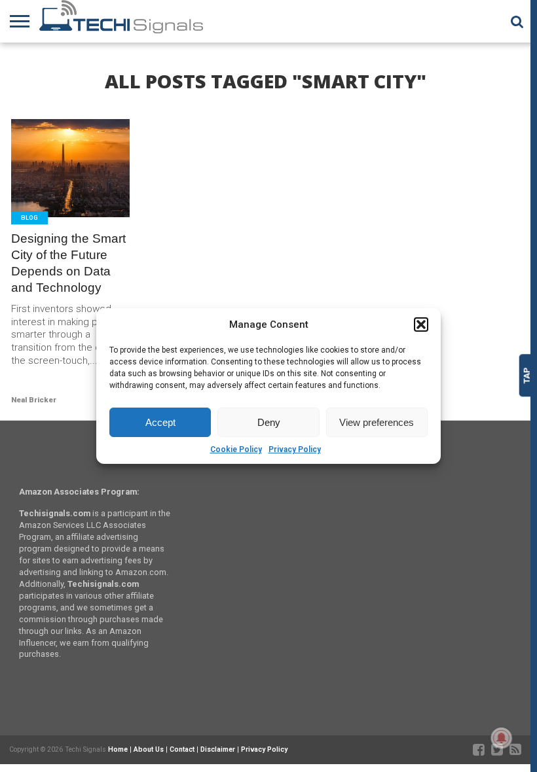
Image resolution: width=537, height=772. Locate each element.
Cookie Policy (236, 449)
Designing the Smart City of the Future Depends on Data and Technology (68, 263)
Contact (182, 749)
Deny (268, 422)
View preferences (376, 422)
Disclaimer (217, 749)
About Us (149, 749)
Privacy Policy (294, 449)
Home (118, 749)
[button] (421, 324)
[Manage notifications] (501, 738)
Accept (160, 422)
